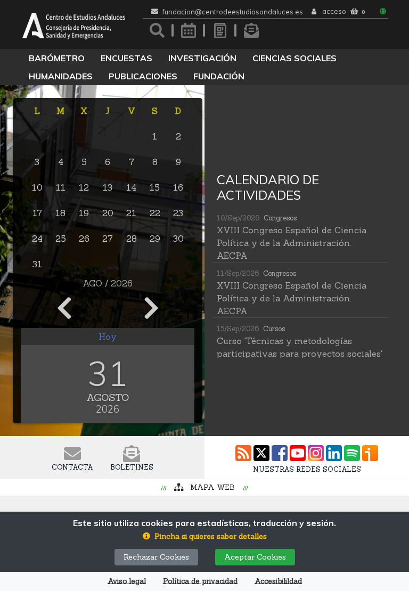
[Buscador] (157, 30)
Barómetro (57, 58)
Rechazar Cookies (156, 557)
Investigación (202, 58)
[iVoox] (370, 453)
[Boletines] (251, 30)
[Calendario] (188, 30)
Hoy (108, 336)
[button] (205, 536)
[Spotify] (352, 453)
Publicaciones (143, 76)
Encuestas (126, 58)
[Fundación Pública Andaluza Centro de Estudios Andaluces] (74, 24)
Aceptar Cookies (255, 557)
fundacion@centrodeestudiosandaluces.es (232, 12)
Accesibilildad (278, 581)
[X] (261, 453)
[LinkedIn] (334, 453)
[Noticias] (220, 30)
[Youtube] (298, 453)
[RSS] (243, 453)
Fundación (218, 76)
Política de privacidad (200, 581)
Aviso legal (127, 581)
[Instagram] (316, 453)
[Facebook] (280, 453)
